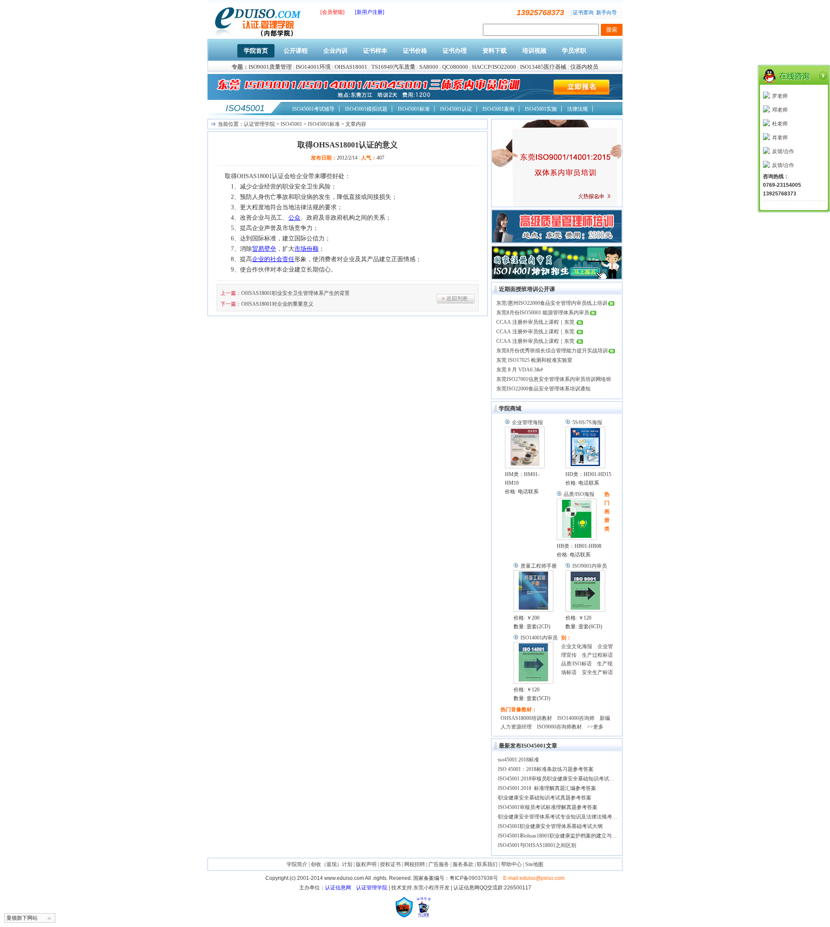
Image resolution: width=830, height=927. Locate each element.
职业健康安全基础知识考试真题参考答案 (544, 798)
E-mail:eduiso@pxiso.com (534, 878)
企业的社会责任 (273, 259)
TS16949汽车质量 (393, 67)
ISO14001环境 (313, 67)
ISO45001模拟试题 (366, 109)
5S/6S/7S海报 (587, 422)
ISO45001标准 (414, 109)
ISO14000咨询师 (575, 718)
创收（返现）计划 (331, 864)
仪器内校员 (584, 67)
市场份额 (306, 249)
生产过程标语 (597, 655)
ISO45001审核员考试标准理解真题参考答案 (547, 807)
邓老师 (780, 110)
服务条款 (463, 864)
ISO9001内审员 (589, 566)
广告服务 (438, 864)
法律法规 (577, 109)
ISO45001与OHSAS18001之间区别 (537, 845)
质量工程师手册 (538, 566)
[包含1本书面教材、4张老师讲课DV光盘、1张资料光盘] (533, 663)
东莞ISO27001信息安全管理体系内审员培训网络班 (553, 379)
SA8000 (428, 67)
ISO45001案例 (498, 109)
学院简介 (297, 864)
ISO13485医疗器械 (543, 67)
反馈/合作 (783, 151)
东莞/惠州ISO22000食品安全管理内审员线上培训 (551, 303)
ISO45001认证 (456, 109)
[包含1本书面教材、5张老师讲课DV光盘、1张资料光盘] (585, 591)
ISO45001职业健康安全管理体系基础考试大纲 (550, 826)
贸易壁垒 (264, 249)
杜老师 (780, 124)
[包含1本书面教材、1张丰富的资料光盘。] (533, 591)
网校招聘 (414, 864)
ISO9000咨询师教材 (559, 727)
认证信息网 (338, 888)
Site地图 (534, 864)
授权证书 (390, 864)
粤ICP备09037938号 (474, 878)
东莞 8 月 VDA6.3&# (519, 370)
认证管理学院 (259, 124)
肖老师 (780, 137)
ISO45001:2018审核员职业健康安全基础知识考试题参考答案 (566, 779)
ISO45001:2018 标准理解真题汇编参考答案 (547, 788)
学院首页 (256, 51)
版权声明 (366, 864)
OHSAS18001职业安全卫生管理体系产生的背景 (295, 293)
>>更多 (595, 727)
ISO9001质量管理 (270, 67)
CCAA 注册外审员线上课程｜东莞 (536, 322)
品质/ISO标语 (576, 664)
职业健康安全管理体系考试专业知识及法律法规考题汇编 (563, 817)
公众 (294, 217)
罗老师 (780, 96)
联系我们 (487, 864)
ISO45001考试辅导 (313, 109)
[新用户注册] (369, 12)
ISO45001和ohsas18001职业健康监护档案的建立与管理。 (562, 836)
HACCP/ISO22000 (494, 67)
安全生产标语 (597, 672)
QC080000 (455, 67)
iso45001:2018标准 (518, 760)
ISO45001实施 (541, 109)
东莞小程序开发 (431, 888)
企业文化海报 (576, 646)
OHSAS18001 (351, 67)
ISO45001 (245, 108)
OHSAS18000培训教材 (526, 718)
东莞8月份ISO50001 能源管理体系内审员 (542, 313)
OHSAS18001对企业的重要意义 (277, 304)
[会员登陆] (332, 12)
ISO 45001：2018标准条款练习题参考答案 (546, 769)
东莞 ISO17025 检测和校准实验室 (534, 360)
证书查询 (583, 13)
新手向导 (606, 13)
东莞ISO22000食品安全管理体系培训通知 (543, 389)
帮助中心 (511, 864)
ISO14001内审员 (539, 638)
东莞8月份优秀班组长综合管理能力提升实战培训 (552, 351)
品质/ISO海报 (579, 494)
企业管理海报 (527, 422)
